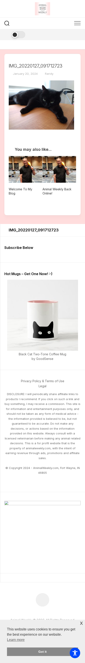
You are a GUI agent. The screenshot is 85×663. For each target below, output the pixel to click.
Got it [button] (42, 651)
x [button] (81, 623)
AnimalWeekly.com (45, 468)
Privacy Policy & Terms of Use (42, 381)
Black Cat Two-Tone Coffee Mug (42, 354)
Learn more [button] (16, 640)
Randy (49, 73)
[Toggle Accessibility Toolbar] (75, 653)
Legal (42, 386)
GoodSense (44, 359)
